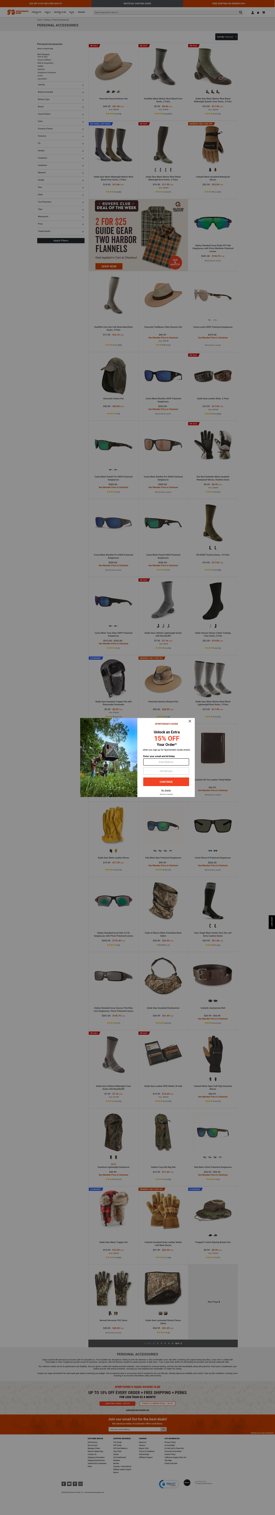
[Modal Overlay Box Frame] (137, 757)
